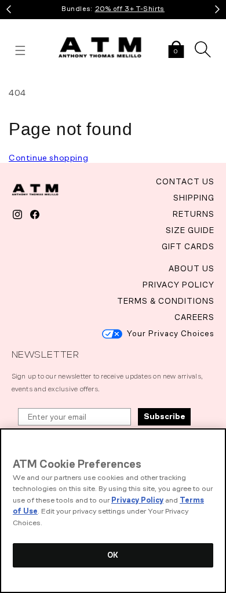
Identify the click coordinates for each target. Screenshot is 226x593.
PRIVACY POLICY (178, 285)
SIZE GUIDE (190, 230)
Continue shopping (48, 157)
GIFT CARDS (188, 247)
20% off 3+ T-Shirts (130, 9)
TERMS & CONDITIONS (165, 301)
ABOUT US (191, 269)
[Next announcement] (217, 9)
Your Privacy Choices (170, 334)
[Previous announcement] (8, 9)
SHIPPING (193, 198)
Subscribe (164, 416)
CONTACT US (185, 182)
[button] (176, 50)
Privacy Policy (137, 500)
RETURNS (193, 214)
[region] (113, 510)
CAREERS (194, 317)
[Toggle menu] (20, 50)
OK (112, 555)
